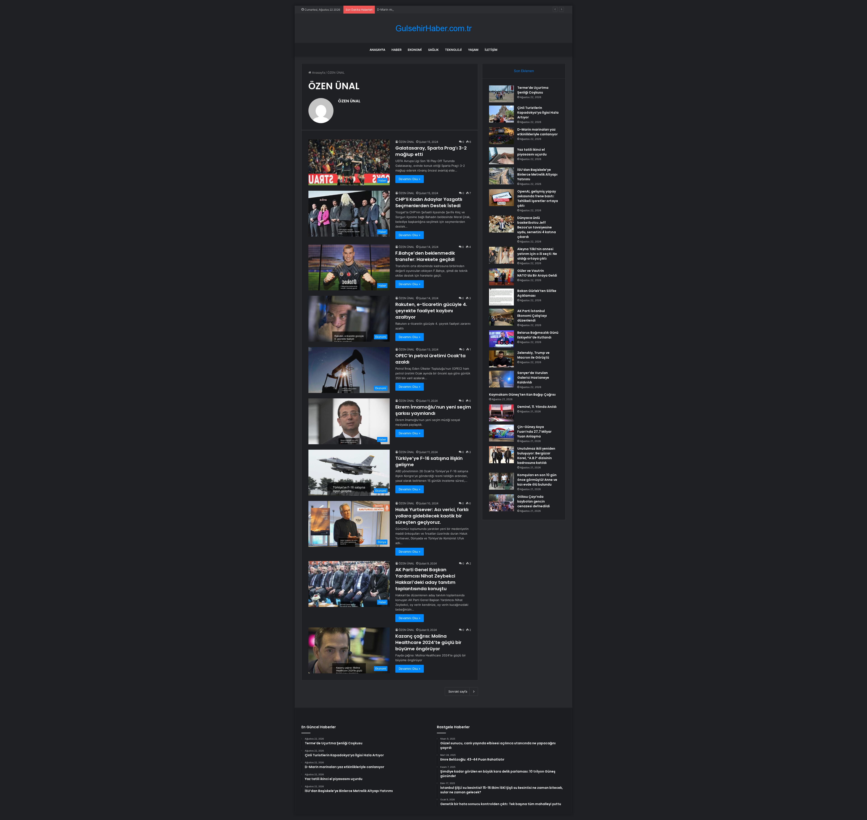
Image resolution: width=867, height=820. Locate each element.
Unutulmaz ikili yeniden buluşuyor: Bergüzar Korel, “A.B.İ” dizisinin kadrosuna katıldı (536, 455)
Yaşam (473, 50)
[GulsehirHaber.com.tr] (433, 28)
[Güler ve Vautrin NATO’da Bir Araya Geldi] (501, 276)
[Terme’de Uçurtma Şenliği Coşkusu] (501, 93)
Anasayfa (377, 50)
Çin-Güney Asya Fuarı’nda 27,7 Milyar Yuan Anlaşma (534, 432)
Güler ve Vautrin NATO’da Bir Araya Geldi (537, 273)
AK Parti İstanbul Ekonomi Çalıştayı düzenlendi (532, 316)
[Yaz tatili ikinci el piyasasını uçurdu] (501, 155)
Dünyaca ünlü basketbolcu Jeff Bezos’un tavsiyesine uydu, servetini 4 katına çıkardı (536, 227)
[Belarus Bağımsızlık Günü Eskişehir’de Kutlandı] (501, 338)
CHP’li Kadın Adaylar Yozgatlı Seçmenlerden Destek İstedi (428, 202)
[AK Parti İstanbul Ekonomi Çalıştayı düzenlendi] (501, 317)
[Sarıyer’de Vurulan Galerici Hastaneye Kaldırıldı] (501, 379)
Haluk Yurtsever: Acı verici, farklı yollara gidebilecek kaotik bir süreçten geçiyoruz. (431, 515)
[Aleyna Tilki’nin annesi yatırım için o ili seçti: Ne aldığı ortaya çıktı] (501, 255)
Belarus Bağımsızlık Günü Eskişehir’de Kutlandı (537, 335)
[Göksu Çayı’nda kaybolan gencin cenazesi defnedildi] (501, 502)
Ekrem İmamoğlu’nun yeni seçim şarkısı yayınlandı (433, 410)
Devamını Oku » (409, 179)
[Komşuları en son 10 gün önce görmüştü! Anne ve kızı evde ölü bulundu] (501, 481)
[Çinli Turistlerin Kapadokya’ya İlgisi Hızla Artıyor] (501, 114)
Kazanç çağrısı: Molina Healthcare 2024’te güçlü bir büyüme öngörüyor (428, 642)
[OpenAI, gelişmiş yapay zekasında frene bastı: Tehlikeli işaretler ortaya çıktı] (501, 197)
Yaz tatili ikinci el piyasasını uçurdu (532, 152)
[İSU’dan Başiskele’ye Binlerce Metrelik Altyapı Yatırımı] (501, 175)
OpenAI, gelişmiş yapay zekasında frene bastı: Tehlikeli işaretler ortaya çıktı (537, 198)
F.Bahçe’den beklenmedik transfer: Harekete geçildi (425, 256)
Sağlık (433, 50)
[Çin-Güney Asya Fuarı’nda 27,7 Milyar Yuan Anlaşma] (501, 433)
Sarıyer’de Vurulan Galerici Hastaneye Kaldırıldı (533, 378)
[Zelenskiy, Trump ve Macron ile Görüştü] (501, 358)
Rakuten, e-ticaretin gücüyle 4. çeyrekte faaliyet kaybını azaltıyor (431, 310)
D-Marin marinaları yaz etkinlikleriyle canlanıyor (410, 9)
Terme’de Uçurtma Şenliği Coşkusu (532, 90)
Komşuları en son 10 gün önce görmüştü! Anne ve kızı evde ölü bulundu (537, 480)
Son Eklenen (524, 71)
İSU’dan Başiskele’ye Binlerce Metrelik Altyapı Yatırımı (537, 174)
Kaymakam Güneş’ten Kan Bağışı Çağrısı (522, 394)
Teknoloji (453, 50)
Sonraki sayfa (457, 691)
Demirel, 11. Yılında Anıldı (537, 406)
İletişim (491, 50)
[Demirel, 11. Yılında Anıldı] (501, 412)
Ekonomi (415, 50)
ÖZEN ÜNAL (349, 101)
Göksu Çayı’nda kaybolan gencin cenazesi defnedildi (533, 501)
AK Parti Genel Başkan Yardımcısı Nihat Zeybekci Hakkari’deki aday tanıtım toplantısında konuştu (425, 579)
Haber (396, 50)
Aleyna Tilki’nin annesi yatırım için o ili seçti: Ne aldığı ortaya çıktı (537, 254)
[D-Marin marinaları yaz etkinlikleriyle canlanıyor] (501, 135)
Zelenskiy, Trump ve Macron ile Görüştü (533, 355)
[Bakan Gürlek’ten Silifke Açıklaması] (501, 297)
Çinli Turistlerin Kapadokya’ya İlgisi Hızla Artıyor (538, 113)
